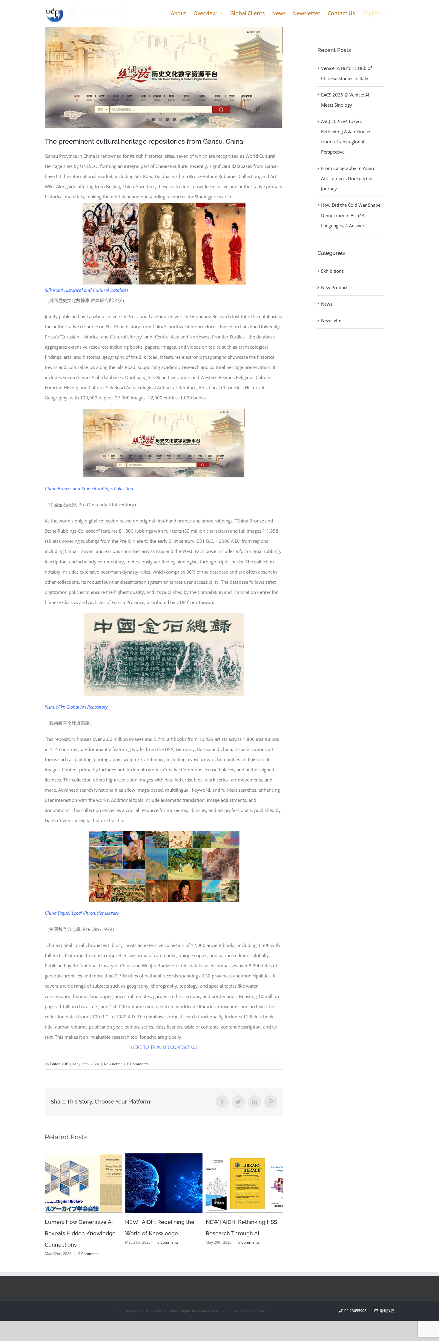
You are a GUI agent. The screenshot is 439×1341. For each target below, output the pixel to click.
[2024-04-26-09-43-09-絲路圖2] (164, 77)
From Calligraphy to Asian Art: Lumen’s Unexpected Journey (347, 178)
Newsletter (113, 1063)
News (326, 304)
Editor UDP (59, 1063)
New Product (334, 287)
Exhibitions (332, 271)
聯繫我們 (386, 1299)
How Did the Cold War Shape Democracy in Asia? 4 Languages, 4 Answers (350, 215)
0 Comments (137, 1063)
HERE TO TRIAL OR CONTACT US (164, 1047)
